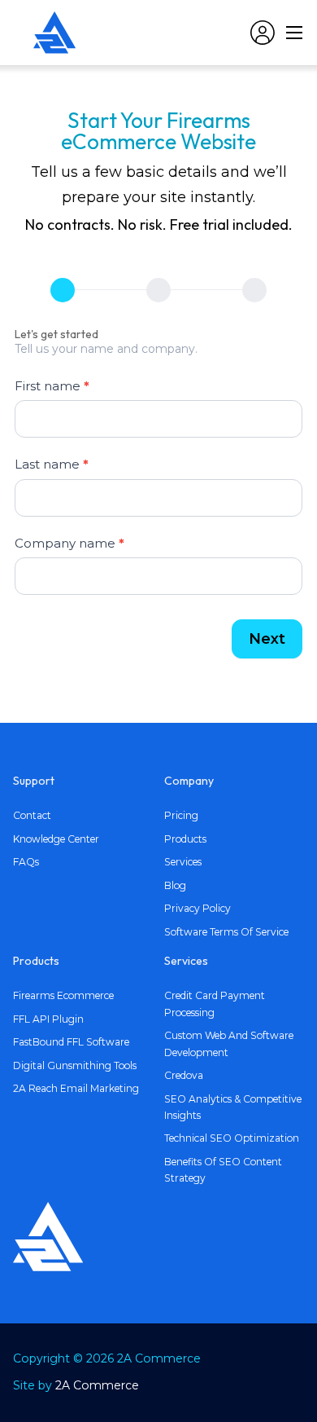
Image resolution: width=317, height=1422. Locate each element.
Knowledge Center (56, 839)
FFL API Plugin (48, 1019)
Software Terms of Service (226, 932)
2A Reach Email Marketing (76, 1088)
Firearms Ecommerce (63, 995)
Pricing (181, 815)
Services (183, 862)
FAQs (26, 862)
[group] (158, 291)
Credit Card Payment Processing (214, 1003)
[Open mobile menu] (294, 32)
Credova (183, 1075)
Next (267, 639)
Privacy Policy (197, 908)
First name (52, 386)
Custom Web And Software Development (228, 1043)
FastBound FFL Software (71, 1042)
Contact (32, 815)
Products (185, 839)
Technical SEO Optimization (231, 1138)
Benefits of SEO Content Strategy (223, 1170)
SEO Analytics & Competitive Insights (233, 1107)
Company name (69, 543)
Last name (52, 464)
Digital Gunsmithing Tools (75, 1065)
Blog (175, 885)
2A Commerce (97, 1385)
